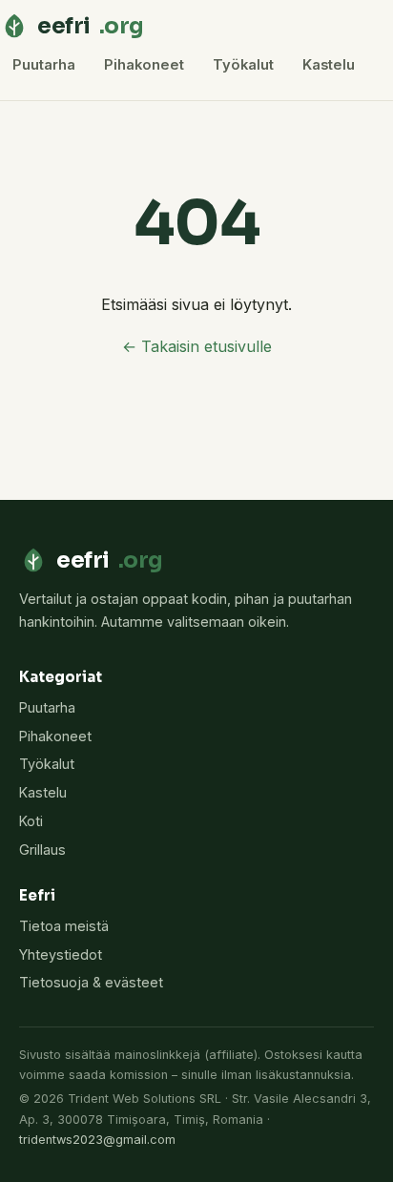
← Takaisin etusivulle (197, 346)
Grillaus (42, 849)
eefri (90, 25)
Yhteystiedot (60, 954)
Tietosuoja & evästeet (91, 982)
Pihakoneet (144, 64)
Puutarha (43, 64)
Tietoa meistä (64, 926)
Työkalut (243, 64)
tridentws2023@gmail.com (97, 1139)
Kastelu (328, 64)
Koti (31, 821)
